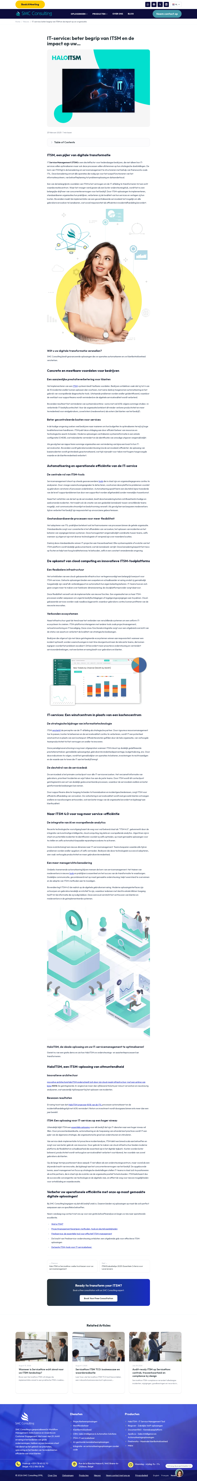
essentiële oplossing (80, 1127)
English (156, 1475)
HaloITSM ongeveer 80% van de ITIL (85, 1104)
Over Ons (52, 1475)
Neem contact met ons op (118, 1475)
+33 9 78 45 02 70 (39, 1463)
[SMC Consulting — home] (33, 14)
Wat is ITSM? (57, 1224)
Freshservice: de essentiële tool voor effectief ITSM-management (81, 1233)
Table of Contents (64, 142)
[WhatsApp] (147, 4)
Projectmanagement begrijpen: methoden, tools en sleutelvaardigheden (84, 1228)
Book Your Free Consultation (98, 1298)
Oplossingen (78, 14)
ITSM (75, 386)
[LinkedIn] (166, 4)
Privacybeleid (141, 1475)
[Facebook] (154, 4)
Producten (98, 14)
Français (165, 1475)
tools (100, 481)
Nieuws (26, 21)
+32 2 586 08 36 (36, 1466)
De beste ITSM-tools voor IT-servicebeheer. (71, 1247)
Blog (131, 14)
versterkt (56, 730)
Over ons (117, 14)
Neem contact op (167, 13)
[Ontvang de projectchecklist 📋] (179, 1473)
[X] (160, 4)
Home (17, 21)
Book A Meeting (30, 4)
